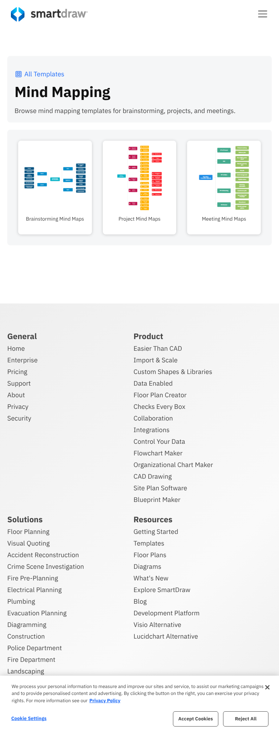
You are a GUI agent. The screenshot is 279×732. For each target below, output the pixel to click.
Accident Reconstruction (43, 555)
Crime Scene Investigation (45, 566)
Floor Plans (150, 555)
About (16, 395)
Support (19, 383)
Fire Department (31, 659)
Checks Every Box (160, 406)
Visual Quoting (28, 543)
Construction (26, 636)
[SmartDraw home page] (49, 14)
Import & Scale (156, 360)
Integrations (152, 430)
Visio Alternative (157, 624)
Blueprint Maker (157, 499)
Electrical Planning (34, 590)
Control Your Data (159, 441)
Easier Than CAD (158, 348)
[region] (139, 704)
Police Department (34, 648)
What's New (151, 578)
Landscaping (25, 671)
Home (16, 348)
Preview (54, 145)
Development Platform (167, 613)
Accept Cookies (195, 719)
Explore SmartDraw (162, 590)
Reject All (246, 719)
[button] (262, 13)
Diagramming (26, 624)
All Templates (44, 74)
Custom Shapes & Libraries (173, 371)
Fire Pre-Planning (32, 578)
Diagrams (147, 566)
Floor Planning (28, 531)
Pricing (17, 371)
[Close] (267, 687)
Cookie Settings (28, 718)
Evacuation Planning (36, 613)
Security (19, 418)
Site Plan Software (160, 488)
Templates (149, 543)
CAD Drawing (153, 476)
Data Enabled (153, 383)
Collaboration (153, 418)
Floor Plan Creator (160, 395)
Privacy (17, 406)
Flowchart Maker (158, 453)
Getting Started (156, 531)
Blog (140, 601)
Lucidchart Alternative (166, 636)
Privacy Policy (104, 700)
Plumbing (21, 601)
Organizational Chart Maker (173, 464)
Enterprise (22, 360)
